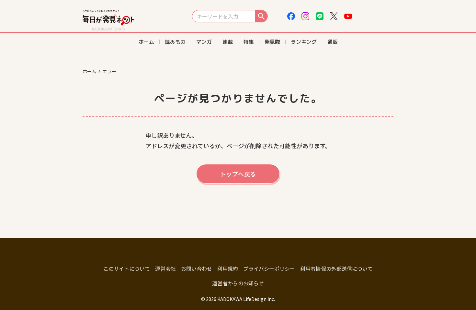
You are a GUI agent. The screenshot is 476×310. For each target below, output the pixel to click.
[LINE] (319, 16)
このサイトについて (126, 268)
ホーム (89, 71)
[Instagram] (305, 16)
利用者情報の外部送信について (336, 268)
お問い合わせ (196, 268)
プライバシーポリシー (269, 268)
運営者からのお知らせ (238, 283)
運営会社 (165, 268)
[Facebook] (291, 16)
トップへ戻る (238, 174)
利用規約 (227, 268)
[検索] (261, 16)
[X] (334, 16)
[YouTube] (348, 16)
